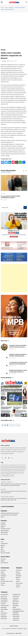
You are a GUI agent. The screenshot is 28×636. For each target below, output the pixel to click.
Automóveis (3, 570)
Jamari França (16, 596)
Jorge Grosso (16, 598)
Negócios (11, 7)
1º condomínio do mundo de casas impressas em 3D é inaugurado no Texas (18, 364)
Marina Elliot (15, 603)
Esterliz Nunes (4, 613)
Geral (6, 7)
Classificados (5, 568)
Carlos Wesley (4, 601)
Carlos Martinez (4, 600)
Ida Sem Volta (4, 618)
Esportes (3, 551)
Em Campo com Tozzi (5, 528)
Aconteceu (3, 559)
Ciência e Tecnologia (5, 552)
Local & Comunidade (7, 506)
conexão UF (22, 469)
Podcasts (4, 520)
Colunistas (4, 592)
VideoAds (19, 568)
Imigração (3, 489)
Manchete (9, 482)
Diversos (18, 581)
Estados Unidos (5, 496)
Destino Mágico (4, 609)
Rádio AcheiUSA (4, 532)
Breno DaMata (4, 598)
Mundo (2, 547)
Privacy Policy (13, 628)
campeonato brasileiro (13, 469)
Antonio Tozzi (5, 61)
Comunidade (4, 482)
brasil (18, 466)
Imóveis (2, 572)
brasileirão (3, 469)
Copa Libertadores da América (16, 472)
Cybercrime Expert (5, 605)
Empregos (3, 573)
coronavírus (11, 475)
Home (2, 7)
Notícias (2, 516)
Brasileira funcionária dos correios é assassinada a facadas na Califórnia (18, 372)
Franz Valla (3, 614)
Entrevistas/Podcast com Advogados (9, 515)
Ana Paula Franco (4, 594)
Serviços (3, 579)
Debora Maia (3, 607)
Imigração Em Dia (16, 594)
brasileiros (23, 466)
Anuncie (2, 585)
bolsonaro (8, 466)
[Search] (26, 2)
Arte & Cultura (5, 556)
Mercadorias (3, 575)
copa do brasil (4, 472)
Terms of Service (20, 628)
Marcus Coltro (16, 601)
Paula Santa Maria (17, 609)
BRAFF (13, 466)
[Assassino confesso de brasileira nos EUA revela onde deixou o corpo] (4, 347)
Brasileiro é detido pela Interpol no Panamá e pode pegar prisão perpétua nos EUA (18, 356)
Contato (25, 628)
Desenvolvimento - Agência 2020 (14, 633)
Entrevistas (3, 524)
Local (2, 541)
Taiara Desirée (16, 618)
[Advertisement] (14, 27)
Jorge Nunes (15, 600)
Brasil (2, 549)
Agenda (2, 560)
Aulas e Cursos (19, 583)
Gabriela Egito (4, 616)
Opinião (14, 607)
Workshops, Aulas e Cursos (7, 581)
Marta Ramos (16, 605)
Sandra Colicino (16, 616)
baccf (2, 466)
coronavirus (4, 475)
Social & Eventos (4, 562)
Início (3, 628)
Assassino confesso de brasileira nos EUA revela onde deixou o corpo (17, 347)
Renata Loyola (16, 614)
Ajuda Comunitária (5, 530)
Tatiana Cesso (16, 620)
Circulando (3, 603)
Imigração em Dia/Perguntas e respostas (10, 513)
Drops (2, 611)
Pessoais (3, 583)
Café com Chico (4, 534)
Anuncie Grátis (7, 628)
